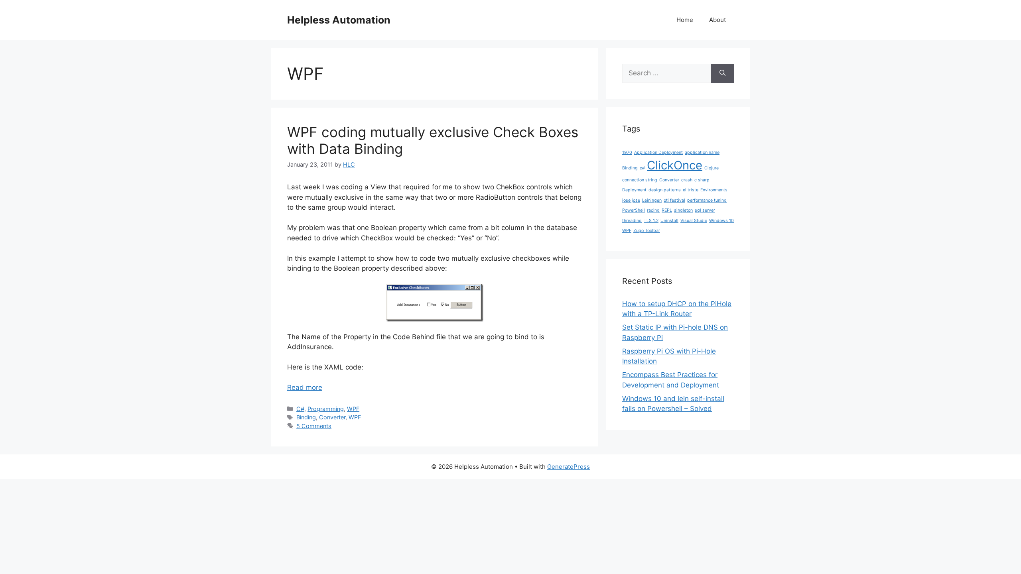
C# (300, 408)
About (717, 20)
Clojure (711, 168)
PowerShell (633, 210)
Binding (306, 417)
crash (686, 180)
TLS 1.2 (651, 220)
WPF (353, 408)
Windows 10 (721, 220)
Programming (325, 408)
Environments (713, 190)
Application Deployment (658, 152)
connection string (639, 180)
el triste (690, 190)
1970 (627, 152)
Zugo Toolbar (646, 230)
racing (653, 210)
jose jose (631, 200)
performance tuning (707, 200)
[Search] (722, 73)
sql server (705, 210)
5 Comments (313, 426)
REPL (667, 210)
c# (642, 168)
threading (632, 220)
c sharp (702, 180)
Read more (304, 387)
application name (702, 152)
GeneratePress (568, 466)
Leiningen (652, 200)
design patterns (664, 190)
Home (684, 20)
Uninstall (669, 220)
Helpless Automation (338, 20)
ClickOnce (674, 165)
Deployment (634, 190)
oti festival (674, 200)
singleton (683, 210)
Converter (332, 417)
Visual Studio (693, 220)
